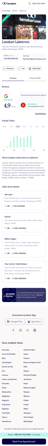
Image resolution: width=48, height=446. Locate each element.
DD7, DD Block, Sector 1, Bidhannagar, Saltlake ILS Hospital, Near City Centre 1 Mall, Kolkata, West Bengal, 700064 (22, 245)
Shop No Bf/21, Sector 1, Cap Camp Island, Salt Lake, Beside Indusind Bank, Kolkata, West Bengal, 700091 (23, 199)
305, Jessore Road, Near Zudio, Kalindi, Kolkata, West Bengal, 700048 (23, 221)
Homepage (6, 11)
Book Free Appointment (24, 441)
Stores (14, 11)
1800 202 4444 (38, 3)
